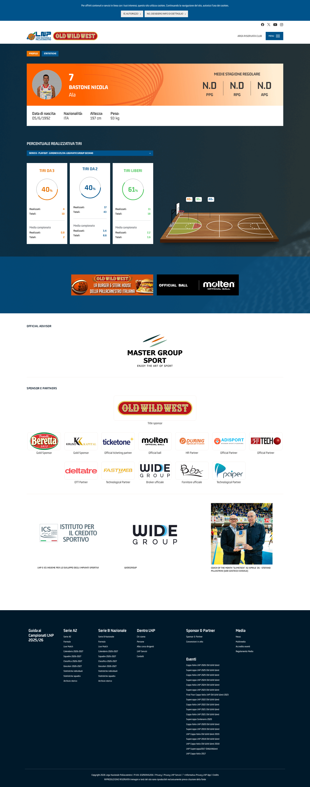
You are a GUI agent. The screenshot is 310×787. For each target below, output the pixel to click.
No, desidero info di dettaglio (165, 14)
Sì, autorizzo (130, 14)
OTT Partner (81, 482)
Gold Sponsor (44, 453)
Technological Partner (118, 482)
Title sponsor (155, 423)
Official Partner (228, 453)
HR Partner (192, 453)
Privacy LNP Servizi (172, 775)
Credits (216, 775)
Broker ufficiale (155, 482)
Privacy (158, 775)
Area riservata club (250, 35)
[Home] (62, 36)
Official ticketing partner (118, 453)
